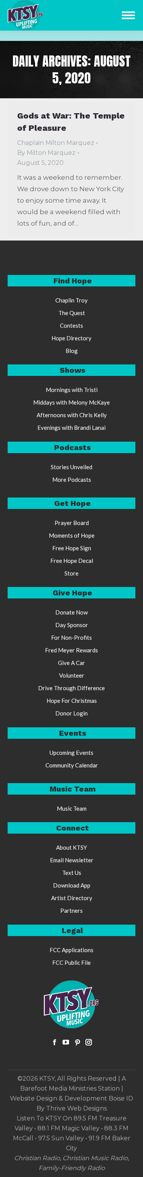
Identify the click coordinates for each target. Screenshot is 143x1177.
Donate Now (71, 612)
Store (71, 573)
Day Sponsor (71, 624)
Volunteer (71, 675)
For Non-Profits (71, 637)
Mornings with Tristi (72, 389)
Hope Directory (71, 338)
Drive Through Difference (71, 687)
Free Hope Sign (71, 548)
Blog (72, 350)
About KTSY (71, 847)
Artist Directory (71, 897)
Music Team (72, 808)
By (46, 152)
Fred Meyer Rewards (71, 650)
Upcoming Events (71, 752)
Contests (71, 325)
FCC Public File (71, 962)
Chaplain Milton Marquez (55, 142)
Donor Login (71, 713)
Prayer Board (72, 522)
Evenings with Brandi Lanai (71, 427)
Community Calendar (71, 765)
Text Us (71, 872)
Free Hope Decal (71, 560)
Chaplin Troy (71, 300)
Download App (71, 885)
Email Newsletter (71, 860)
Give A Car (71, 662)
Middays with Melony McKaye (71, 402)
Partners (71, 910)
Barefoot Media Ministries (58, 1088)
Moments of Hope (72, 535)
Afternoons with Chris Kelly (72, 414)
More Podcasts (71, 479)
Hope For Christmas (72, 700)
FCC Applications (71, 949)
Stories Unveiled (71, 466)
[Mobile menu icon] (128, 15)
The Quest (71, 312)
